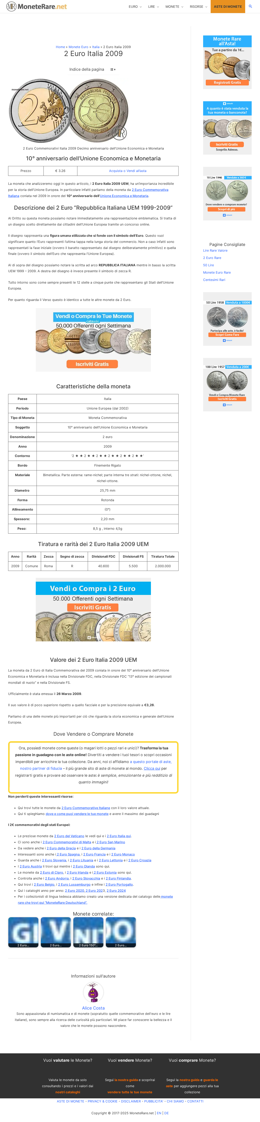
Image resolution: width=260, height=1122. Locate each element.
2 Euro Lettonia (111, 860)
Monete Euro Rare (217, 272)
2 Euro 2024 (116, 891)
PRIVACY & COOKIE (102, 1101)
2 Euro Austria (31, 866)
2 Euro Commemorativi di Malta (67, 842)
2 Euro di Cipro (51, 872)
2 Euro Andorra (57, 878)
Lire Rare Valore (215, 250)
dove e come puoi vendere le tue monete (77, 814)
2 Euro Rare (212, 258)
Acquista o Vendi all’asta (127, 171)
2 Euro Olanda (84, 866)
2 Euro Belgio (44, 884)
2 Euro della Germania (98, 848)
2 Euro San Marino (110, 842)
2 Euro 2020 (74, 891)
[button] (135, 6)
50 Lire (208, 265)
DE (166, 1113)
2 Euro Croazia (139, 860)
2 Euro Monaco (123, 854)
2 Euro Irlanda (77, 872)
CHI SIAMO (175, 1101)
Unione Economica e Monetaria (124, 196)
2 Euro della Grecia (61, 848)
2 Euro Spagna (68, 854)
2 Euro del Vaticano (69, 836)
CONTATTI (195, 1101)
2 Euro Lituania (81, 860)
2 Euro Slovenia (54, 860)
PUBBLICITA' (153, 1101)
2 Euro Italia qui (119, 836)
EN (159, 1113)
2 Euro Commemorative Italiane (86, 808)
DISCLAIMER (131, 1101)
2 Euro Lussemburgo (74, 884)
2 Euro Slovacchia (86, 878)
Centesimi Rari (214, 280)
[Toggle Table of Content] (110, 69)
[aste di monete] (227, 62)
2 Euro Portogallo (119, 884)
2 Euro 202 (94, 891)
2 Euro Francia (94, 854)
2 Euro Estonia (105, 872)
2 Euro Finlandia (118, 878)
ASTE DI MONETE (70, 1101)
